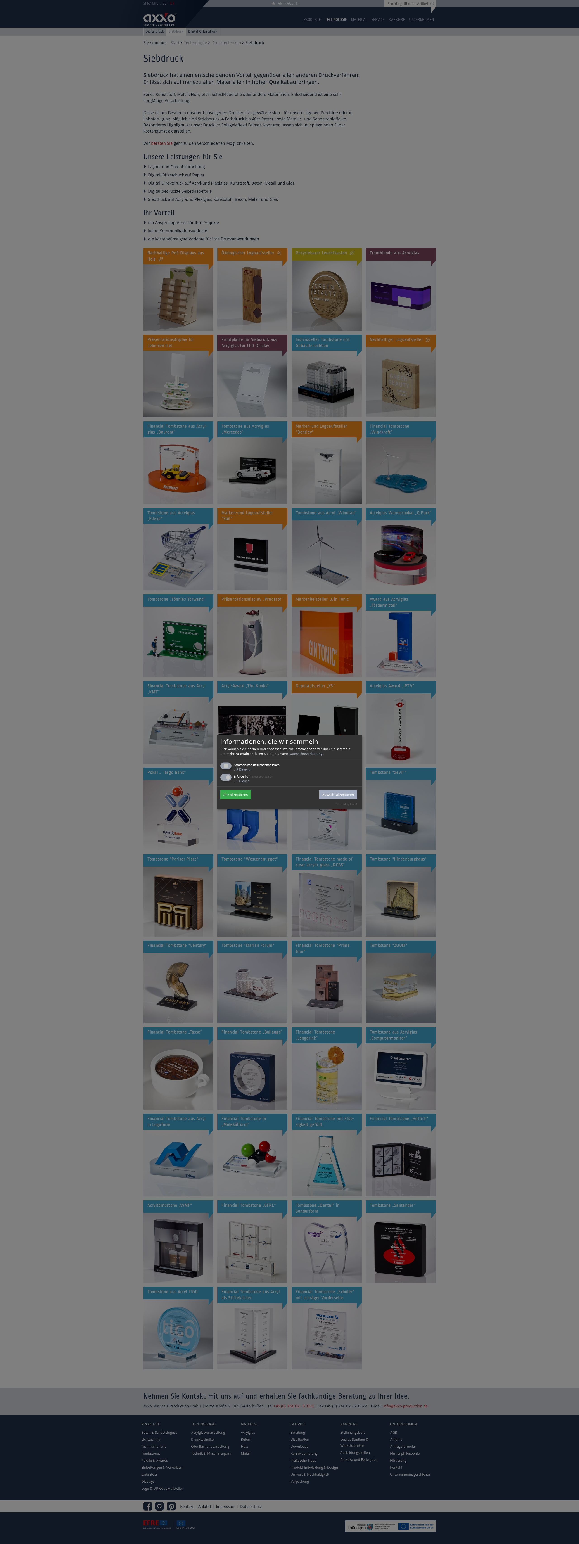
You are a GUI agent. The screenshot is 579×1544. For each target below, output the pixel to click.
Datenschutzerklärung (306, 753)
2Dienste (242, 769)
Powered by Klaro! (346, 803)
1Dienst (241, 781)
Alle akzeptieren (235, 794)
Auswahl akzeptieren (338, 794)
